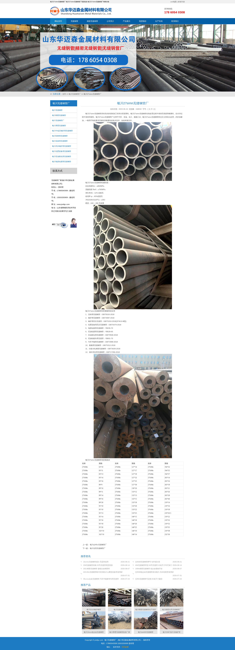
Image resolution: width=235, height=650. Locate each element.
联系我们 (175, 21)
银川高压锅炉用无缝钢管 (61, 146)
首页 (64, 94)
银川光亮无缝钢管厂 (97, 548)
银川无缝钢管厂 (75, 94)
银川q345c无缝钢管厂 (98, 545)
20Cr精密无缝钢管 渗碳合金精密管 (96, 569)
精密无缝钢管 (92, 21)
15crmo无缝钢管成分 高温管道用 (95, 562)
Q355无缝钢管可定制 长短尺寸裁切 (148, 579)
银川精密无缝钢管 (59, 115)
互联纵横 (125, 647)
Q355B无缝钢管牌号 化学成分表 (147, 562)
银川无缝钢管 (57, 110)
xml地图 (173, 2)
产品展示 (126, 21)
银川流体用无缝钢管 (60, 141)
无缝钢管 (74, 21)
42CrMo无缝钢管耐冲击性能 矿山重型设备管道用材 (103, 572)
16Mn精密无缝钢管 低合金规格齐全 (148, 569)
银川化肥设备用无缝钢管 (61, 151)
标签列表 (181, 2)
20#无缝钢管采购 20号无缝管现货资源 (98, 565)
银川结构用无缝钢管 (60, 136)
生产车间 (159, 21)
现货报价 (142, 21)
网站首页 (58, 21)
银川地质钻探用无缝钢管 (61, 162)
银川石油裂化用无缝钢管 (61, 156)
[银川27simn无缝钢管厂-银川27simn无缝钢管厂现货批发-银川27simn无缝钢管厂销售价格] (80, 11)
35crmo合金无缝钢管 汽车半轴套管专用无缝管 (101, 579)
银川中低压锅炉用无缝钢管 (62, 131)
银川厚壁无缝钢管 (59, 126)
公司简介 (110, 21)
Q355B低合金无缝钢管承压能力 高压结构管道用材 (154, 572)
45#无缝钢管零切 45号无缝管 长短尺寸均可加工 (153, 565)
